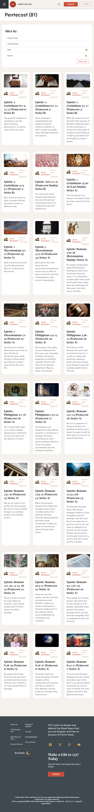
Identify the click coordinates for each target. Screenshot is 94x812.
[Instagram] (69, 744)
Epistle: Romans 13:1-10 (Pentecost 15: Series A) (15, 494)
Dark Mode (20, 753)
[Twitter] (60, 744)
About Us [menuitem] (14, 724)
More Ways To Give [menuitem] (16, 738)
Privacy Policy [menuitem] (30, 742)
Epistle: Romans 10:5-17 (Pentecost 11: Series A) (46, 586)
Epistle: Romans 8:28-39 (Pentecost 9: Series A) (15, 665)
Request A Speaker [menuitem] (29, 725)
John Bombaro (14, 94)
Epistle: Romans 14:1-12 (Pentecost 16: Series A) (77, 415)
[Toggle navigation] (4, 4)
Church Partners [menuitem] (17, 744)
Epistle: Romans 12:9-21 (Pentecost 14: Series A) (46, 494)
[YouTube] (79, 744)
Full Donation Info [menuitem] (15, 731)
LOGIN (86, 4)
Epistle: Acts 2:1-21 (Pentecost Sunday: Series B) (47, 185)
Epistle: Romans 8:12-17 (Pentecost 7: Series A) (78, 665)
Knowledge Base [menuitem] (31, 737)
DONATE (70, 4)
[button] (59, 4)
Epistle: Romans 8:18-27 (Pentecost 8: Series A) (46, 665)
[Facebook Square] (50, 744)
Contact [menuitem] (28, 732)
